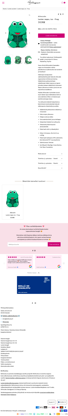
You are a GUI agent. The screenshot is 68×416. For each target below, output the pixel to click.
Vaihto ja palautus (6, 364)
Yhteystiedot (4, 355)
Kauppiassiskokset (6, 357)
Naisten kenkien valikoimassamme (15, 378)
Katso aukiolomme (55, 47)
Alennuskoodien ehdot (7, 366)
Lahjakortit (4, 349)
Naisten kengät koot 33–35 (9, 341)
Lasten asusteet (12, 8)
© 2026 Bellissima (6, 410)
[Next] (29, 33)
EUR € (62, 402)
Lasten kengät (5, 345)
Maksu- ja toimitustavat (8, 362)
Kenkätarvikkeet (5, 347)
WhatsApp (6, 322)
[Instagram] (35, 250)
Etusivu (5, 8)
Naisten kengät (5, 338)
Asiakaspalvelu (5, 353)
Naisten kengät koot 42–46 (9, 343)
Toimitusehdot (5, 360)
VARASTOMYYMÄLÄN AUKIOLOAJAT (12, 351)
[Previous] (6, 33)
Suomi (51, 402)
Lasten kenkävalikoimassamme (10, 383)
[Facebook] (32, 250)
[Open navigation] (3, 3)
